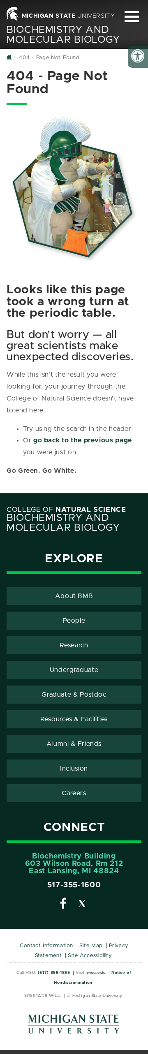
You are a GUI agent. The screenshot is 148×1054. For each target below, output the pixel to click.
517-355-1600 (74, 885)
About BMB (74, 596)
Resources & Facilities (74, 719)
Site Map (91, 945)
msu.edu (96, 973)
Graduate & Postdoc (74, 694)
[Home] (9, 58)
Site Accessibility (90, 955)
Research (74, 645)
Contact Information (46, 945)
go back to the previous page (82, 440)
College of (66, 509)
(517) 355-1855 (54, 973)
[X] (82, 904)
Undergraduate (74, 670)
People (74, 620)
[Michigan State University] (74, 1027)
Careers (74, 793)
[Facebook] (63, 904)
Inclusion (74, 768)
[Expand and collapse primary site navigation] (131, 16)
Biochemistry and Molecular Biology (63, 35)
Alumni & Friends (74, 744)
